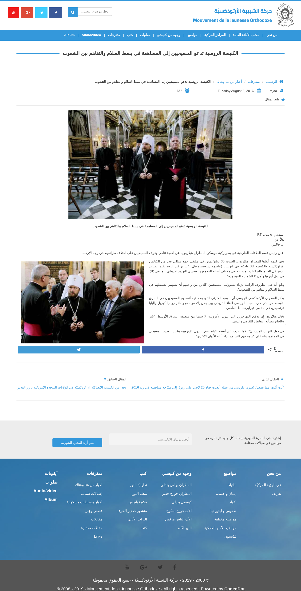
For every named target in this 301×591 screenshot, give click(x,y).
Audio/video (91, 35)
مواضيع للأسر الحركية (220, 528)
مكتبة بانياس (137, 502)
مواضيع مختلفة (225, 519)
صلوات (145, 35)
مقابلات (96, 519)
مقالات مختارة (91, 528)
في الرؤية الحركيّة (268, 485)
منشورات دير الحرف (132, 511)
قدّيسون (230, 536)
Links (98, 536)
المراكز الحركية (215, 35)
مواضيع (192, 35)
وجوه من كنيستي (168, 35)
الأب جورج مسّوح (179, 511)
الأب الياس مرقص (178, 519)
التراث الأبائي (137, 519)
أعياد (232, 502)
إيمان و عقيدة (226, 494)
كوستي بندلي (182, 502)
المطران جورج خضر (177, 494)
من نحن (271, 35)
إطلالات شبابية (91, 494)
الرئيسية (271, 81)
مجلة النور (139, 494)
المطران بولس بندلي (176, 485)
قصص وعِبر (94, 511)
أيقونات (51, 473)
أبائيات (231, 485)
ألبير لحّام (185, 528)
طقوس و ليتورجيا (223, 511)
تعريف (276, 494)
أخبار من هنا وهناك (229, 81)
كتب (130, 35)
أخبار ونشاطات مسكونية (84, 502)
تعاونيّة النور (138, 485)
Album (69, 35)
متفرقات (114, 35)
